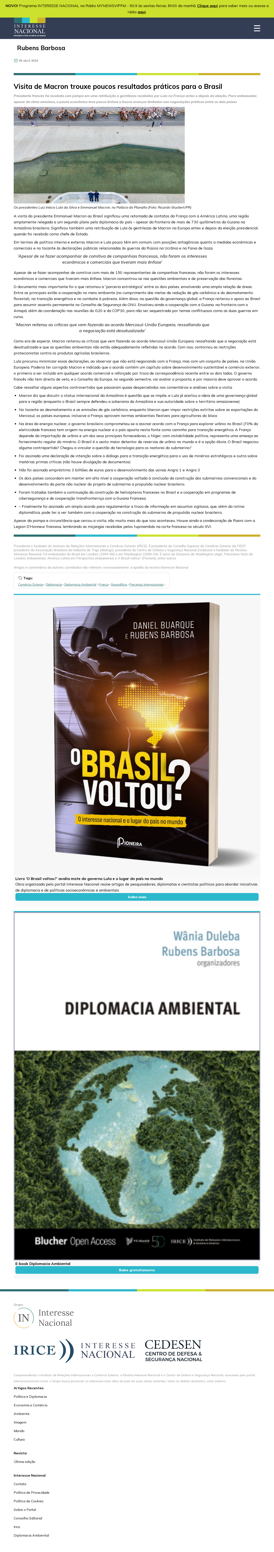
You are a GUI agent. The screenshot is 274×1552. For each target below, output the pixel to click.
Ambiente (22, 1414)
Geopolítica (119, 585)
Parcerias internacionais (147, 585)
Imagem (20, 1422)
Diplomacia (54, 585)
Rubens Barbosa (41, 48)
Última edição (24, 1461)
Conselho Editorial (28, 1518)
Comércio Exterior (31, 585)
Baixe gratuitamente (137, 1270)
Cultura (19, 1439)
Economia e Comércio (31, 1405)
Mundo (19, 1431)
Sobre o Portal (25, 1509)
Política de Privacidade (31, 1492)
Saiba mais (137, 897)
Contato (20, 1484)
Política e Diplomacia (30, 1396)
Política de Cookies (28, 1501)
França (104, 585)
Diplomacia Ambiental (80, 585)
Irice (17, 1527)
